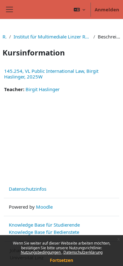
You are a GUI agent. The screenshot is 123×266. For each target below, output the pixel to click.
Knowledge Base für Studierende (44, 225)
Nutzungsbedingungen (41, 252)
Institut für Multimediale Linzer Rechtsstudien (52, 36)
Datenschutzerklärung (82, 252)
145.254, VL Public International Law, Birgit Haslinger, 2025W (51, 74)
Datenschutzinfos (27, 189)
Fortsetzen (61, 260)
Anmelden (107, 9)
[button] (79, 9)
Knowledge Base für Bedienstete (44, 232)
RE (5, 36)
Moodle (44, 207)
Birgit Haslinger (43, 89)
